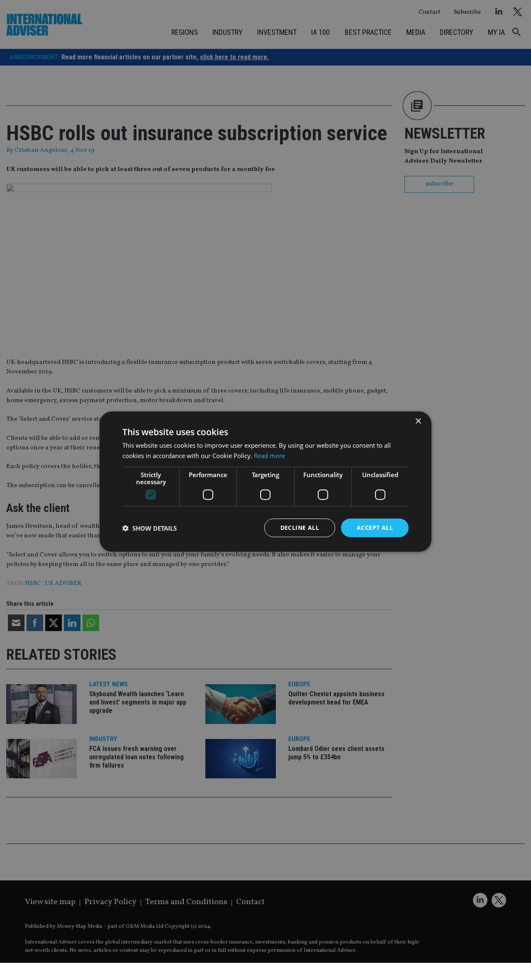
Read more (269, 455)
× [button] (418, 421)
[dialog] (265, 481)
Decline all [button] (299, 527)
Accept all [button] (375, 527)
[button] (149, 527)
